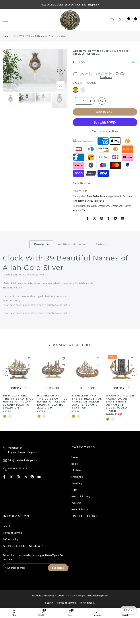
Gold (93, 205)
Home (6, 36)
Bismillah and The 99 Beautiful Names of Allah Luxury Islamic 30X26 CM (18, 401)
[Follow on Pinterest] (32, 477)
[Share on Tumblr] (108, 218)
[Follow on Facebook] (4, 477)
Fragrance (77, 476)
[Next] (61, 70)
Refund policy (10, 539)
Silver (128, 205)
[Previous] (9, 70)
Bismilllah (84, 205)
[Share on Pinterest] (101, 218)
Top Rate (98, 200)
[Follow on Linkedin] (25, 477)
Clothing (76, 470)
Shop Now (94, 4)
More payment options (105, 131)
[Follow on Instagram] (18, 477)
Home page (106, 196)
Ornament (103, 205)
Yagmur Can (79, 210)
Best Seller (93, 196)
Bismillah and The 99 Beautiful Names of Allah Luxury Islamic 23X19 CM (52, 401)
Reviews (101, 244)
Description (41, 244)
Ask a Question (82, 182)
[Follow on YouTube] (39, 477)
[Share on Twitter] (94, 218)
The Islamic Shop (82, 200)
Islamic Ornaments (125, 196)
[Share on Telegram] (115, 218)
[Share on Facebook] (87, 218)
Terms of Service (12, 532)
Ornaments (117, 205)
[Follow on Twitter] (11, 477)
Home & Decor (79, 509)
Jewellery (76, 483)
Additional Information (72, 244)
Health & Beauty (80, 496)
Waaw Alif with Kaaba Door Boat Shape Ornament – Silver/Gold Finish (120, 403)
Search (7, 526)
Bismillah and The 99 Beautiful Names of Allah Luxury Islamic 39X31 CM (86, 401)
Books (75, 463)
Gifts (74, 489)
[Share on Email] (122, 218)
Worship (76, 502)
